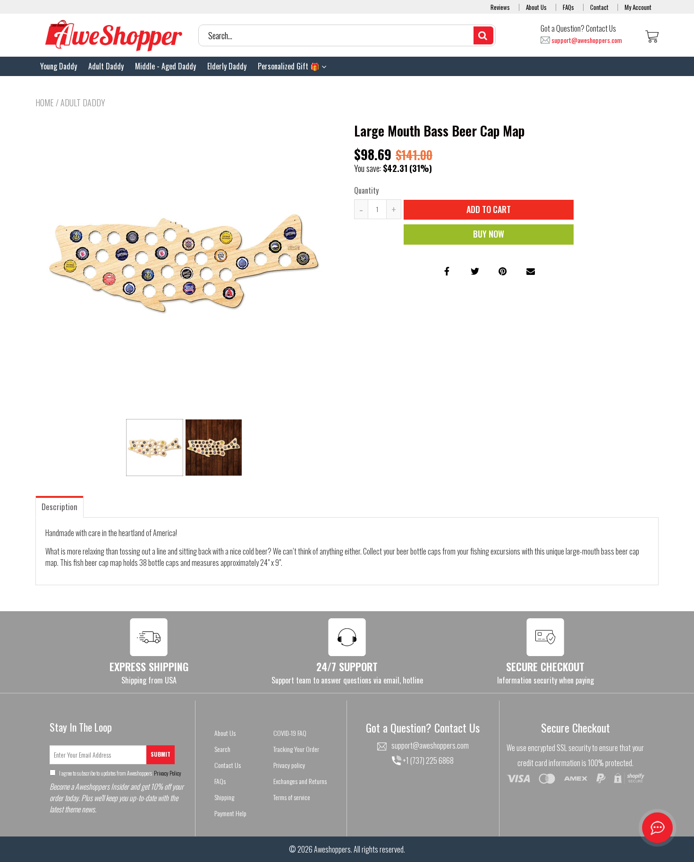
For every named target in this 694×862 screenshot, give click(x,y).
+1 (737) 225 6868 (427, 760)
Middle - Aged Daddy (165, 66)
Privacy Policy (167, 773)
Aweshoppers (332, 849)
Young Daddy (58, 66)
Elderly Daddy (226, 66)
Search (222, 749)
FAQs (568, 7)
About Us (536, 7)
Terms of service (291, 797)
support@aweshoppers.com (586, 40)
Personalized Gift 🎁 (290, 66)
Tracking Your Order (296, 749)
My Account (638, 7)
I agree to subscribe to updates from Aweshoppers (119, 773)
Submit (160, 754)
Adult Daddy (106, 66)
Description (59, 506)
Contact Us (227, 765)
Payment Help (230, 813)
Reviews (500, 7)
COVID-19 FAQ (289, 733)
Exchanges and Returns (300, 781)
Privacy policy (289, 765)
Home (44, 102)
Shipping (224, 797)
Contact (599, 7)
